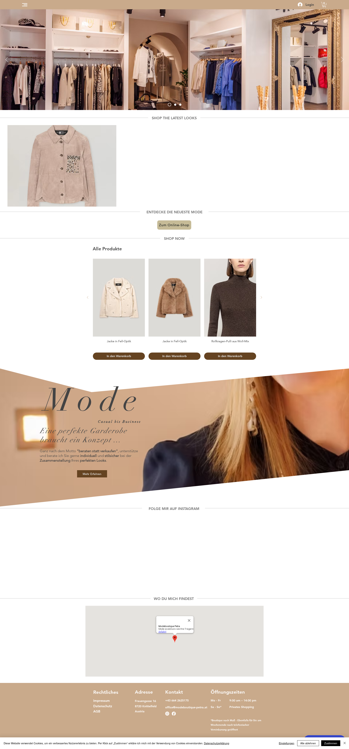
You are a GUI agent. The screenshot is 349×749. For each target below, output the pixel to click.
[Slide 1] (169, 104)
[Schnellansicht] (61, 166)
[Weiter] (342, 60)
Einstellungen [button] (286, 743)
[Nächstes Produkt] (261, 297)
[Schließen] (344, 743)
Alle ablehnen (308, 743)
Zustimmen (330, 743)
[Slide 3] (180, 104)
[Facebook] (174, 714)
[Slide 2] (174, 104)
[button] (24, 5)
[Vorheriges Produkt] (87, 297)
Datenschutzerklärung (216, 743)
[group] (174, 166)
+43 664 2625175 (177, 700)
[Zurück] (6, 60)
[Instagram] (167, 714)
